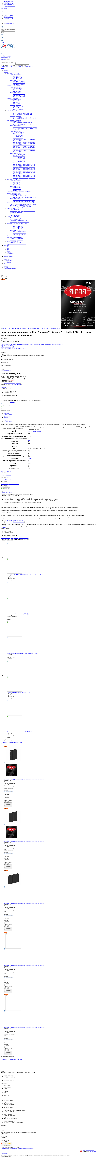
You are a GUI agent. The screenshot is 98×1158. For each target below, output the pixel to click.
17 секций (42, 344)
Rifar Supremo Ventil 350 (19, 94)
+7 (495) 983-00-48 (8, 2)
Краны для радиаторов (13, 216)
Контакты (6, 259)
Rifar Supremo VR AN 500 (34, 431)
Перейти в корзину (17, 742)
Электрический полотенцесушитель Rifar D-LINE (23, 204)
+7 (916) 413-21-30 (8, 3)
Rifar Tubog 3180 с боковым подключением (24, 139)
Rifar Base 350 (16, 102)
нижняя (30, 458)
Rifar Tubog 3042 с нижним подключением (24, 172)
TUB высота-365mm (18, 136)
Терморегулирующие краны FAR (18, 220)
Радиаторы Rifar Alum (12, 179)
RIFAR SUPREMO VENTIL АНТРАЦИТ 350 (25, 127)
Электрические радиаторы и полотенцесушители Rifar (21, 202)
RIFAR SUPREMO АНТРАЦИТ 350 (22, 123)
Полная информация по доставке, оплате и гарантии (14, 538)
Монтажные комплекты (16, 212)
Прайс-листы (7, 255)
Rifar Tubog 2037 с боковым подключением (24, 146)
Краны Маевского (14, 209)
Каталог (6, 72)
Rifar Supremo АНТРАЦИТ (14, 120)
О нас (8, 246)
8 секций (8, 344)
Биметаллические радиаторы (14, 237)
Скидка (9, 262)
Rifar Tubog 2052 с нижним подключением (24, 171)
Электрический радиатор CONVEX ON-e (21, 207)
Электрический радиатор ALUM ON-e (20, 205)
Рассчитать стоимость (15, 384)
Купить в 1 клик (8, 805)
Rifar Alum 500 (16, 184)
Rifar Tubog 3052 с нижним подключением (24, 169)
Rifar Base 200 (16, 100)
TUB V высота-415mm (19, 160)
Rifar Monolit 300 (17, 76)
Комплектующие (11, 208)
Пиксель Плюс (93, 1151)
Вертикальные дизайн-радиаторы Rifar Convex (19, 191)
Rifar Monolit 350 (17, 77)
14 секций (25, 344)
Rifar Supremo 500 (17, 89)
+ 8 (62, 344)
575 (29, 440)
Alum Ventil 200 (17, 187)
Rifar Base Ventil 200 (18, 106)
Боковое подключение (15, 74)
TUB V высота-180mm (19, 162)
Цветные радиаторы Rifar (13, 193)
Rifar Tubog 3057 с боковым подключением (24, 142)
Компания (6, 245)
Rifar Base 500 (16, 103)
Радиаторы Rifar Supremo (13, 85)
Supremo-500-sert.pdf (6, 479)
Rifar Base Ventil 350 (18, 107)
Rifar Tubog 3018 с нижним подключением (24, 176)
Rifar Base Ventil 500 (18, 109)
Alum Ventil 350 (17, 189)
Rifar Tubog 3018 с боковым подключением (24, 150)
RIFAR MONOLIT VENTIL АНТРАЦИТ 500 (24, 118)
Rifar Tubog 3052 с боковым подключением (24, 147)
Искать (2, 30)
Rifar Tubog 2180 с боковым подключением (24, 140)
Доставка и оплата (8, 257)
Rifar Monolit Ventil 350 (19, 83)
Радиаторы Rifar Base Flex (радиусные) (17, 223)
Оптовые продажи (8, 256)
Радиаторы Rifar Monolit (13, 73)
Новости (9, 248)
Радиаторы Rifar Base (12, 98)
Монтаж (9, 252)
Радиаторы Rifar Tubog (13, 129)
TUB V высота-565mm (19, 157)
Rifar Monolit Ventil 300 (19, 81)
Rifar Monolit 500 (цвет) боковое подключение (25, 195)
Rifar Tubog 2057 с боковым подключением (24, 143)
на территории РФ (6, 56)
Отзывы (9, 249)
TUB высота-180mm (18, 138)
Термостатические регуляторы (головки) (20, 213)
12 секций (19, 344)
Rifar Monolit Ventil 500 (19, 84)
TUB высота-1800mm (18, 132)
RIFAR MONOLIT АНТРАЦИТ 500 (22, 114)
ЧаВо (5, 263)
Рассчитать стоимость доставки (12, 383)
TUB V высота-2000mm (19, 154)
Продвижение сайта (88, 1150)
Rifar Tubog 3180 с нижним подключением (24, 164)
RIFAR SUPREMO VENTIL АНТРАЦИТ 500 (25, 128)
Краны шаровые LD (15, 219)
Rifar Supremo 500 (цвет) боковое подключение (25, 197)
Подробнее (3, 387)
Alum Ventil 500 (17, 190)
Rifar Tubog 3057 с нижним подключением (24, 167)
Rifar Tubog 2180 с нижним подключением (24, 165)
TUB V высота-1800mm (19, 156)
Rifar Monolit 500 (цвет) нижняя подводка (24, 200)
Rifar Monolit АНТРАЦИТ (13, 110)
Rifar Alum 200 (16, 182)
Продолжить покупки (6, 742)
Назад (2, 42)
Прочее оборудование (12, 241)
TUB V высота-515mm (19, 158)
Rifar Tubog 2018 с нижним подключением (24, 178)
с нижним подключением (16, 240)
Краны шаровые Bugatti (16, 218)
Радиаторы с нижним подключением (16, 244)
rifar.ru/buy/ (12, 402)
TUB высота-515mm (18, 135)
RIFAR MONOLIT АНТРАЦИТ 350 (22, 113)
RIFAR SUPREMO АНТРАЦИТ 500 (22, 124)
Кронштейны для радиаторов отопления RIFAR (22, 211)
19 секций (53, 344)
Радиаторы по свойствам (16, 242)
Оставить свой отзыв (6, 492)
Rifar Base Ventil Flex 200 (19, 231)
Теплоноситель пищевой (13, 235)
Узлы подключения (15, 215)
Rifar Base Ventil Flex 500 (19, 234)
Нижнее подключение (15, 80)
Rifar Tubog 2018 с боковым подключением (24, 151)
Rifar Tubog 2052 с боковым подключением (24, 149)
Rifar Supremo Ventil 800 (19, 96)
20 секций (58, 344)
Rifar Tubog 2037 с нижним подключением (24, 175)
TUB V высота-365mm (19, 161)
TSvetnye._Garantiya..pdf (7, 471)
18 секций (47, 344)
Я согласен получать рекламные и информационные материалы (19, 1132)
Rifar (29, 462)
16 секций (36, 344)
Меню (2, 68)
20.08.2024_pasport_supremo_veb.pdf (10, 484)
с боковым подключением (16, 238)
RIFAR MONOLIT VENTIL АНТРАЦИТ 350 (24, 117)
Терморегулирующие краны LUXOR (19, 222)
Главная (6, 70)
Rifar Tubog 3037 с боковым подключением (24, 145)
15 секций (31, 344)
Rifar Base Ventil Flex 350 (19, 233)
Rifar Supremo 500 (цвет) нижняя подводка (24, 201)
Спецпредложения (8, 260)
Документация (10, 253)
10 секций (14, 344)
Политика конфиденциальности (9, 1148)
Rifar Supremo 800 (17, 91)
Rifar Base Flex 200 (18, 226)
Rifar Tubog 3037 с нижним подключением (24, 173)
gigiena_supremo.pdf (6, 475)
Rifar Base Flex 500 (18, 229)
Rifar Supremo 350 (17, 88)
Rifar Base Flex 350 (18, 227)
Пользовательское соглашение (26, 1148)
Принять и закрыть (5, 1156)
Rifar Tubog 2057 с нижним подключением (24, 168)
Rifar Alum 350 (16, 183)
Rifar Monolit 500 (17, 78)
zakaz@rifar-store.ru (9, 4)
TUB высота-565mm (18, 134)
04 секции (3, 344)
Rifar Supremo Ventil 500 (19, 95)
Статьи (8, 251)
